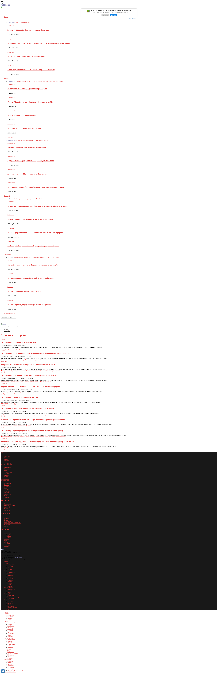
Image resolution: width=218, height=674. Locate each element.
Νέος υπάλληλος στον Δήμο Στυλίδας (21, 115)
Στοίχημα (6, 546)
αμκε (5, 370)
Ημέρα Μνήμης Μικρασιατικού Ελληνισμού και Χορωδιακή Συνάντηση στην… (36, 233)
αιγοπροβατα (7, 436)
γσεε (4, 425)
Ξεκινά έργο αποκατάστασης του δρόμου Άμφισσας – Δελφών (30, 70)
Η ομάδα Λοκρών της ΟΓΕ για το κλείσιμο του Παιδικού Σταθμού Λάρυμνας (30, 387)
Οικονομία (7, 489)
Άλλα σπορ (7, 545)
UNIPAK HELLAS (6, 404)
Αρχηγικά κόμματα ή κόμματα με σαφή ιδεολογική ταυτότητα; (30, 161)
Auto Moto (7, 543)
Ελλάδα (6, 459)
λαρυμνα (14, 393)
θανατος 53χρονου (40, 381)
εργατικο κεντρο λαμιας (21, 381)
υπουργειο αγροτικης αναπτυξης (56, 436)
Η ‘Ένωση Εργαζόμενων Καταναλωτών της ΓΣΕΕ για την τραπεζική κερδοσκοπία (33, 420)
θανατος (27, 359)
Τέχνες (6, 508)
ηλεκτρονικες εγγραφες (18, 448)
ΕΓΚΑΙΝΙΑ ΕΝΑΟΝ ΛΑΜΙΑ (12, 523)
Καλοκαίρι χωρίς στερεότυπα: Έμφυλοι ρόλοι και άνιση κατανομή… (32, 265)
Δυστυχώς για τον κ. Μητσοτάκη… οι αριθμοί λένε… (26, 174)
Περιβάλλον (7, 494)
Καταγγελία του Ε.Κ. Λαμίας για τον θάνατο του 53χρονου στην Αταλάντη (29, 376)
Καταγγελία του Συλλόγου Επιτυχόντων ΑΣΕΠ (19, 343)
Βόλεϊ (5, 540)
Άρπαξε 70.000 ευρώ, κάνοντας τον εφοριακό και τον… (28, 30)
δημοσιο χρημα (15, 370)
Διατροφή (6, 526)
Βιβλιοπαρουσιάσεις (9, 505)
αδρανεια (3, 359)
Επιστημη (6, 497)
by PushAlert (133, 18)
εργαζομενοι (15, 404)
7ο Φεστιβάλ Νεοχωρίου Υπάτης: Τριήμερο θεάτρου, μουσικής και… (33, 246)
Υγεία (5, 488)
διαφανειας (22, 370)
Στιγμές (6, 470)
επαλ (10, 448)
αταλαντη (3, 381)
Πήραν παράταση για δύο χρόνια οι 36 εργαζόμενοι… (27, 57)
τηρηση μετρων (46, 414)
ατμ (2, 425)
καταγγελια (20, 349)
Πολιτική (6, 485)
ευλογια (36, 436)
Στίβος (6, 542)
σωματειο (27, 404)
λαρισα (46, 436)
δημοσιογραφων (22, 436)
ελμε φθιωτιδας (5, 448)
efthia (4, 345)
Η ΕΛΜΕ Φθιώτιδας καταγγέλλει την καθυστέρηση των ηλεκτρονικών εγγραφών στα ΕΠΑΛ (37, 442)
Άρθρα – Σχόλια (8, 137)
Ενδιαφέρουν (7, 254)
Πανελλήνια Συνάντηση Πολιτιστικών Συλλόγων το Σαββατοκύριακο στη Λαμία (37, 206)
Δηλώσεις (6, 475)
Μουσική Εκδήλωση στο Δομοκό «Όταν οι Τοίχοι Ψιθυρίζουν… (30, 219)
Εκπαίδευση (4, 383)
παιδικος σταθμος (31, 393)
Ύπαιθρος (6, 491)
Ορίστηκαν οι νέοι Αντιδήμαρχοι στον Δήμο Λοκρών (27, 89)
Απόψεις (6, 473)
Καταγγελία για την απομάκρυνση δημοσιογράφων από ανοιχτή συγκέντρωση (32, 431)
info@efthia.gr (18, 557)
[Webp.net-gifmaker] (32, 13)
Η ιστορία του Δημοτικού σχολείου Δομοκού (24, 128)
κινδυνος (28, 414)
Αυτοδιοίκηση (11, 84)
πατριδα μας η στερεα (54, 370)
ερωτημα (22, 359)
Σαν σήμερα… (8, 521)
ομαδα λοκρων (22, 393)
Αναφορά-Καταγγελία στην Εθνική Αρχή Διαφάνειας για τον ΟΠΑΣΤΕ (28, 365)
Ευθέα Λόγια (11, 143)
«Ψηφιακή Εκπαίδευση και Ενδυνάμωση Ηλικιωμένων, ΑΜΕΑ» (30, 102)
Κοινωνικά (10, 260)
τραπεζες (16, 425)
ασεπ (2, 349)
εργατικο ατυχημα (10, 381)
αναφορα (8, 370)
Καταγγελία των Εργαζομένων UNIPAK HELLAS (19, 398)
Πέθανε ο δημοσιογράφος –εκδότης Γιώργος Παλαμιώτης (29, 305)
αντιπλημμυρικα (10, 359)
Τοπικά (9, 534)
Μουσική (6, 518)
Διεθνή (9, 537)
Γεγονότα (6, 20)
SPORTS (6, 609)
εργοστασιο (31, 381)
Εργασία (3, 339)
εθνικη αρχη (28, 370)
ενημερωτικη (30, 436)
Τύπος (2, 427)
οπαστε (46, 370)
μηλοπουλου (38, 359)
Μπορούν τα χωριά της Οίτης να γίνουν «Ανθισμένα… (27, 147)
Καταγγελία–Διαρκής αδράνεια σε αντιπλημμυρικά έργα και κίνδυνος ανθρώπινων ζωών (36, 353)
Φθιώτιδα (6, 457)
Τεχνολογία (7, 524)
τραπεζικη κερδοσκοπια (25, 425)
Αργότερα (105, 15)
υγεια (51, 414)
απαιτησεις (17, 359)
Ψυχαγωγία (7, 507)
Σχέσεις (6, 520)
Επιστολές (3, 350)
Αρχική (6, 17)
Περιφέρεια (10, 25)
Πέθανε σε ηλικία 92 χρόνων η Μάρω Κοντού (24, 291)
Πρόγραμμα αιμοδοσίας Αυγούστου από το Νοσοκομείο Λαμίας (30, 278)
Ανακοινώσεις (4, 372)
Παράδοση (7, 510)
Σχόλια (6, 476)
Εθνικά (9, 536)
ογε (17, 393)
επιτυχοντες (13, 349)
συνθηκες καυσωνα (36, 414)
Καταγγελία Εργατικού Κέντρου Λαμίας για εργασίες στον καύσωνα (27, 408)
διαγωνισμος (6, 349)
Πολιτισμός (7, 196)
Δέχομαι (113, 15)
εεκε (6, 425)
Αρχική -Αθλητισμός (9, 313)
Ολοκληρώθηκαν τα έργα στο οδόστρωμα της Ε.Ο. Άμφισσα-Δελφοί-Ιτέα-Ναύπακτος (39, 43)
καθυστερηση (28, 448)
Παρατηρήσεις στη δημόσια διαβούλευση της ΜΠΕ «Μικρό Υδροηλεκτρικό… (36, 187)
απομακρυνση (14, 436)
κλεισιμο (9, 393)
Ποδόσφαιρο (7, 533)
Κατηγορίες (7, 78)
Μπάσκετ (6, 539)
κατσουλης (41, 370)
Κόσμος (6, 460)
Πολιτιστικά (10, 201)
